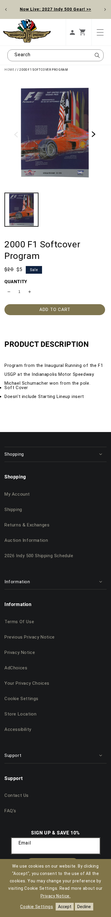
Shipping (13, 509)
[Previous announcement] (6, 9)
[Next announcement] (105, 9)
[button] (85, 32)
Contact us (16, 795)
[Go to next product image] (93, 134)
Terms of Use (19, 621)
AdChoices (15, 668)
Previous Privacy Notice (29, 637)
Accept (64, 906)
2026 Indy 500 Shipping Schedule (38, 555)
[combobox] (55, 55)
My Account (17, 494)
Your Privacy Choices (26, 683)
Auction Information (26, 540)
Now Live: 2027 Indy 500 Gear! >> (55, 9)
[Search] (97, 57)
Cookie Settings (21, 698)
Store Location (20, 714)
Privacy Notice (19, 652)
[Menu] (100, 32)
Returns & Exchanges (26, 525)
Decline (84, 906)
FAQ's (10, 810)
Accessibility (17, 729)
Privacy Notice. (56, 896)
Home (9, 69)
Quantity (15, 281)
